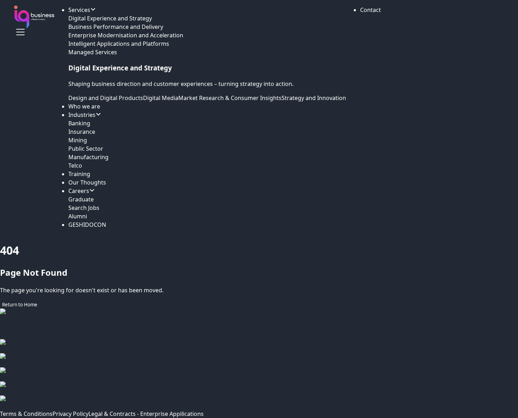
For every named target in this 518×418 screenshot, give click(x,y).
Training (79, 174)
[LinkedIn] (259, 374)
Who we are (84, 106)
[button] (370, 10)
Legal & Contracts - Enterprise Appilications (146, 414)
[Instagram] (259, 360)
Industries (81, 115)
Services (79, 10)
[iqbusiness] (34, 17)
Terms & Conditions (26, 414)
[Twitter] (259, 388)
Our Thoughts (87, 182)
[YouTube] (259, 402)
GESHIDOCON (87, 225)
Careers (78, 191)
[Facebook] (259, 346)
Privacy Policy (70, 414)
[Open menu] (20, 32)
